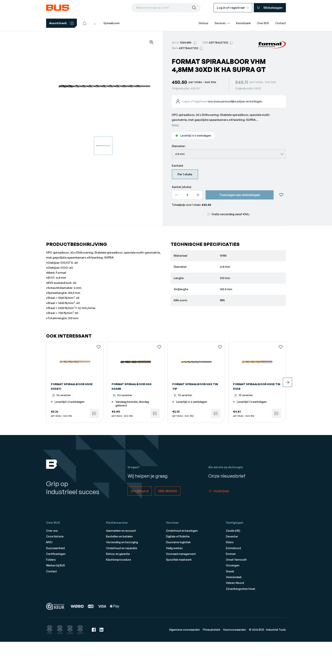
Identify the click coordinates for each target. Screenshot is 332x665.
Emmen (231, 553)
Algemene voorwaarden (184, 629)
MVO (49, 542)
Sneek (230, 571)
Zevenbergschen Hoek (240, 588)
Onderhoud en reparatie (121, 548)
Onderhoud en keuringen (182, 530)
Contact (51, 571)
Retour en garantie (118, 553)
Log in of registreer (195, 101)
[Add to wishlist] (281, 195)
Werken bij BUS (55, 565)
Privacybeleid (211, 629)
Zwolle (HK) (233, 530)
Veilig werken (174, 548)
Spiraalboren (111, 23)
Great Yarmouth (236, 559)
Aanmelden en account (121, 530)
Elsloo (230, 542)
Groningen (232, 565)
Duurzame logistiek (178, 542)
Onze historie (55, 536)
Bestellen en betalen (119, 536)
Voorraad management (181, 553)
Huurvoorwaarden (234, 629)
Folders (51, 559)
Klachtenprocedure (118, 559)
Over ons (52, 530)
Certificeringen (56, 553)
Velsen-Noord (235, 582)
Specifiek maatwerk (179, 559)
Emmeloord (233, 548)
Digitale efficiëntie (178, 536)
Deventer (232, 536)
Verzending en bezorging (122, 542)
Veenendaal (233, 577)
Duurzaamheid (55, 548)
